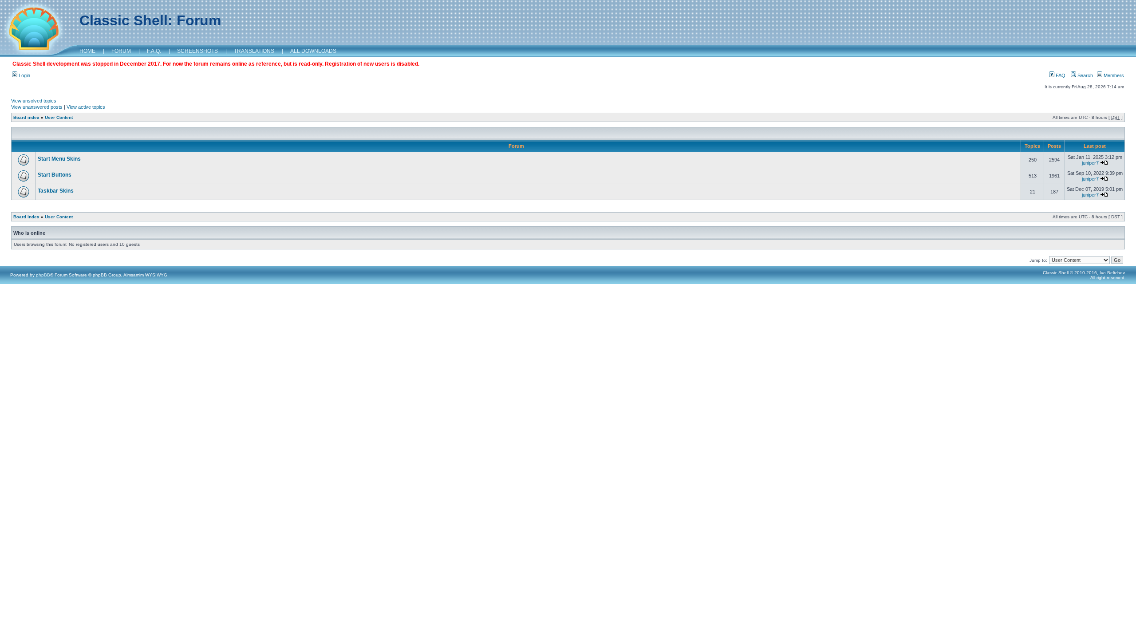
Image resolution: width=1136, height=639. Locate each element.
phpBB (43, 274)
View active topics (86, 107)
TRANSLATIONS (254, 51)
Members (1113, 75)
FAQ (1059, 75)
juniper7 (1090, 163)
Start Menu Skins (59, 159)
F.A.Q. (154, 51)
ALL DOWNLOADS (313, 51)
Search (1084, 75)
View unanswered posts (37, 107)
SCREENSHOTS (197, 51)
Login (23, 75)
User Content (59, 117)
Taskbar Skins (56, 191)
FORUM (121, 51)
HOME (87, 51)
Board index (26, 117)
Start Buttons (54, 175)
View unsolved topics (33, 100)
